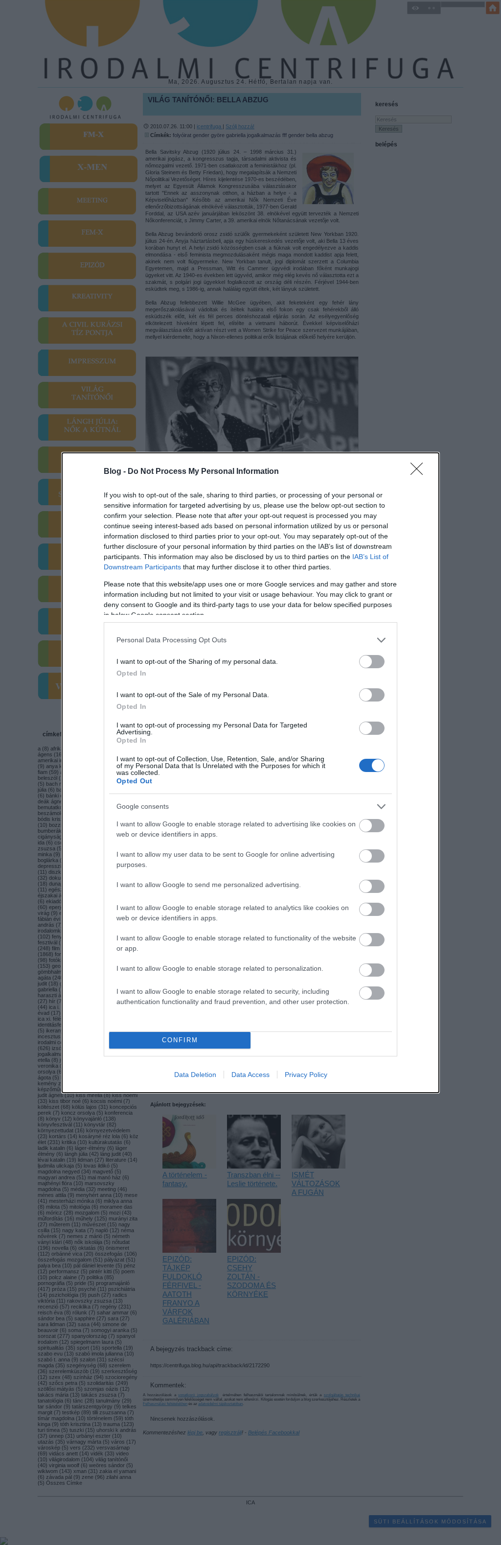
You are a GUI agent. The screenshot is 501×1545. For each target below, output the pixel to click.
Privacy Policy (306, 1074)
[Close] (419, 472)
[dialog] (250, 773)
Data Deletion (195, 1074)
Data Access (250, 1074)
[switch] (372, 661)
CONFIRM (180, 1040)
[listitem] (250, 640)
